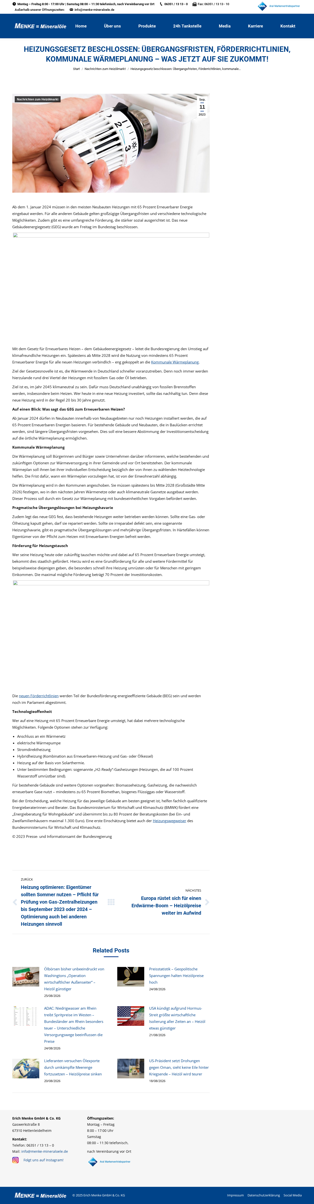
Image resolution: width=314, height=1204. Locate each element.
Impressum (235, 1195)
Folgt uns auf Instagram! (44, 1160)
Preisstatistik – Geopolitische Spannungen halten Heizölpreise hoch (176, 975)
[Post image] (25, 977)
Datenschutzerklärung (264, 1195)
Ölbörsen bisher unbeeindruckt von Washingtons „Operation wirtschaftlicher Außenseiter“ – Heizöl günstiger (74, 978)
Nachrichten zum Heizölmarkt (105, 69)
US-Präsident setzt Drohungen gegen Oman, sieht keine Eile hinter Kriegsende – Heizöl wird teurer (179, 1067)
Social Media (293, 1195)
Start (76, 69)
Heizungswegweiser (169, 820)
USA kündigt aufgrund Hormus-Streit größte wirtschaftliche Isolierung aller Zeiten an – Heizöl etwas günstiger (177, 1018)
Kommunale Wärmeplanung (175, 362)
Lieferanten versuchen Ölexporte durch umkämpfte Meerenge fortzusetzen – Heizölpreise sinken (73, 1067)
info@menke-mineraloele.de (94, 10)
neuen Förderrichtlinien (39, 695)
